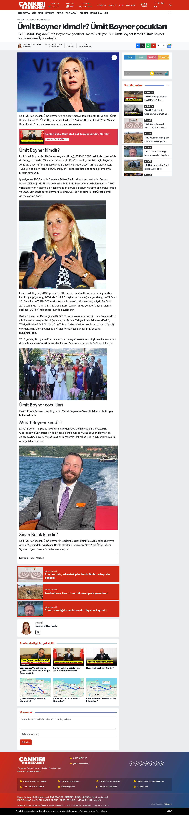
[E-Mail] (37, 632)
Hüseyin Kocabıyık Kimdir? (100, 668)
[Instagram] (141, 763)
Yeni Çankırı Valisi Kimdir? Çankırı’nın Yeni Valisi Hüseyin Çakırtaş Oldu (35, 670)
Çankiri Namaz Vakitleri (109, 781)
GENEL (148, 120)
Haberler (21, 20)
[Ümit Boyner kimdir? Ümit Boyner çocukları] (68, 82)
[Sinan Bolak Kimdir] (68, 487)
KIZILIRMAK (76, 806)
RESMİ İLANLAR (99, 13)
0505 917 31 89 (80, 758)
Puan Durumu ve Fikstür (33, 787)
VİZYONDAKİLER (85, 800)
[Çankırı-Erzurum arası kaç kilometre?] (68, 687)
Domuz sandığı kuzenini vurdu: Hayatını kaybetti (156, 153)
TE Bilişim (168, 804)
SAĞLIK (46, 800)
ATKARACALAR (24, 806)
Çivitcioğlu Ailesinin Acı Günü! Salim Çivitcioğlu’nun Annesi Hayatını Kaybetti (156, 112)
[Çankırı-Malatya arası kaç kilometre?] (35, 687)
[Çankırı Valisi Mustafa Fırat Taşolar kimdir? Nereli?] (68, 657)
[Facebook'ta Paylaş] (138, 45)
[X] (136, 763)
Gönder (26, 742)
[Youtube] (146, 763)
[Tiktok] (151, 763)
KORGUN (87, 806)
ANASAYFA (23, 13)
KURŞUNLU (97, 806)
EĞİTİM (84, 13)
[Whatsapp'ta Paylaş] (148, 45)
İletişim (27, 797)
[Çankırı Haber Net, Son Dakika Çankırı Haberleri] (31, 5)
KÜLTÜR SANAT (24, 800)
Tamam (169, 811)
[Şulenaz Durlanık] (26, 628)
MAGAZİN (37, 800)
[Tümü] (168, 85)
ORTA (106, 806)
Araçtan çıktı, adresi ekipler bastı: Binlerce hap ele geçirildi (154, 126)
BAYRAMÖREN (39, 806)
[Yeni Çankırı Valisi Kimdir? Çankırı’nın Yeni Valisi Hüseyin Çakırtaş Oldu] (35, 657)
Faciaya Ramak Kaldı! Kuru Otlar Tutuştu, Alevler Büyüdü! (156, 98)
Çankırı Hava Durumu (71, 781)
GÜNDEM (37, 13)
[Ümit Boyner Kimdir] (62, 244)
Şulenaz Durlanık (46, 626)
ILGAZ (67, 806)
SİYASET (50, 13)
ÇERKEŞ (50, 806)
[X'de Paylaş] (142, 45)
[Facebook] (132, 763)
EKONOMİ (71, 13)
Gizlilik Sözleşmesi (40, 797)
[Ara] (170, 5)
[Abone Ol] (169, 46)
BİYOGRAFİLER (56, 797)
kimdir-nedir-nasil (39, 20)
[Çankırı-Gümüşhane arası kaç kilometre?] (101, 687)
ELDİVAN (59, 806)
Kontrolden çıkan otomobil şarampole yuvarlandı (156, 140)
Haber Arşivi (142, 787)
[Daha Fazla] (153, 45)
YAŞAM (97, 800)
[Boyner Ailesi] (63, 373)
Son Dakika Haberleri (108, 787)
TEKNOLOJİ (71, 800)
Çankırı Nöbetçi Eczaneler (34, 781)
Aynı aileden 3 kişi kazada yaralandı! (156, 167)
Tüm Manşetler (68, 787)
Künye (20, 797)
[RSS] (161, 763)
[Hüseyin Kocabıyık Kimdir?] (101, 657)
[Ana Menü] (170, 13)
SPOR (60, 13)
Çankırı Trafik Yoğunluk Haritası (150, 781)
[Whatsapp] (156, 763)
